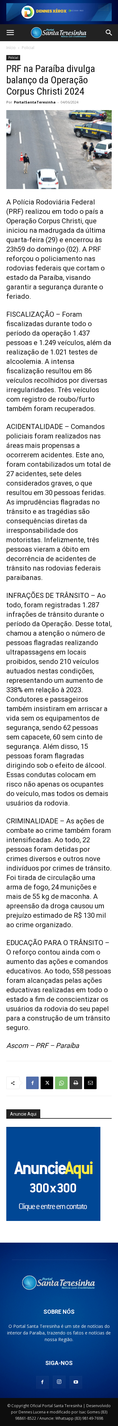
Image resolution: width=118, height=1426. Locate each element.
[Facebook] (32, 1083)
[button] (10, 32)
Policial (28, 47)
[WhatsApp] (61, 1083)
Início (11, 47)
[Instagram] (59, 1382)
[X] (47, 1083)
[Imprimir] (76, 1083)
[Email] (90, 1083)
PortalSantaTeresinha (35, 102)
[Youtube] (76, 1382)
